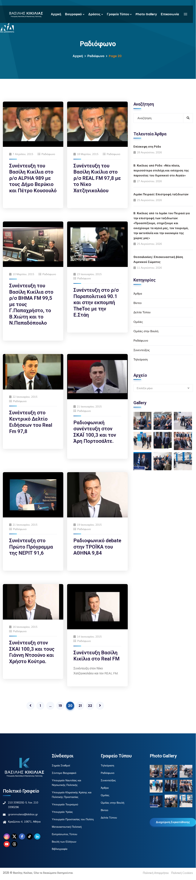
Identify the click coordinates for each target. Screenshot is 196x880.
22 (90, 705)
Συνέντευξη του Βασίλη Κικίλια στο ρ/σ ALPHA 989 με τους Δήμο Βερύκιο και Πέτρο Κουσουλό (33, 178)
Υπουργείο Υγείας (62, 812)
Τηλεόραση (140, 359)
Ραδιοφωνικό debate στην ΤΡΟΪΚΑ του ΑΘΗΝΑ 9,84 (97, 547)
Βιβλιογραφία (59, 849)
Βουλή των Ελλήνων (64, 841)
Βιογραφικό (73, 14)
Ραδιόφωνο (95, 56)
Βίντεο (137, 303)
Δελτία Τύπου (141, 312)
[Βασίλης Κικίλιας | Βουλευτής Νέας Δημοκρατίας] (26, 14)
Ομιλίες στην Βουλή (145, 331)
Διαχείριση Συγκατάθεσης (173, 822)
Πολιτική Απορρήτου (156, 873)
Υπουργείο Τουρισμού (65, 804)
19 (60, 705)
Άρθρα (137, 294)
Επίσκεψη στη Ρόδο (147, 146)
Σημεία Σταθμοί (61, 765)
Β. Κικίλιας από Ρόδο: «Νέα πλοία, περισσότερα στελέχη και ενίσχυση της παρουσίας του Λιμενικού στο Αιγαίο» (161, 170)
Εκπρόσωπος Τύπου (64, 834)
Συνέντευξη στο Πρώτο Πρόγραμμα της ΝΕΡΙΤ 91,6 (31, 547)
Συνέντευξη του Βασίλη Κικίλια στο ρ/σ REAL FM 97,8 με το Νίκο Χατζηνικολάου (97, 178)
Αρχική (56, 14)
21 (80, 705)
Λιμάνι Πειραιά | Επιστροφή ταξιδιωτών (160, 194)
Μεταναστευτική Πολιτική (67, 826)
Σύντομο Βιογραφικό (64, 773)
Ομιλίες (138, 322)
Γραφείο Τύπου (118, 14)
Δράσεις (94, 14)
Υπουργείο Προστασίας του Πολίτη (73, 819)
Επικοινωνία (170, 14)
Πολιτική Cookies (182, 873)
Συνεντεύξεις (141, 350)
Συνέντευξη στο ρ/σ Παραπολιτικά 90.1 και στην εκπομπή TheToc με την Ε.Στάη (96, 302)
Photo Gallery (146, 14)
